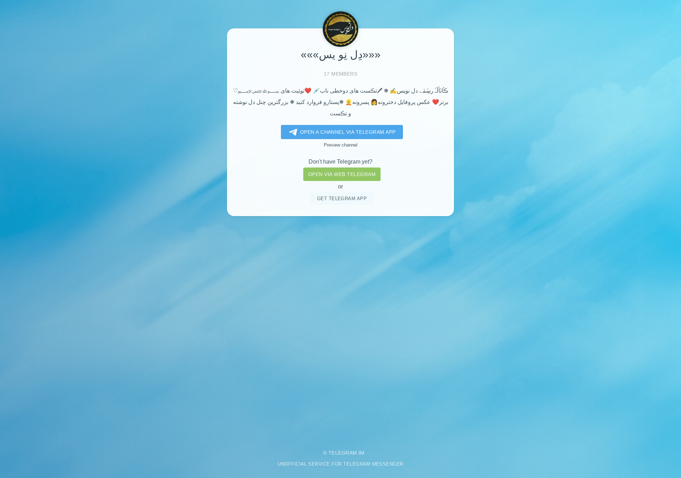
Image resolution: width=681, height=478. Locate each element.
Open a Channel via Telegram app (348, 132)
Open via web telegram (342, 174)
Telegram (342, 453)
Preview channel (341, 145)
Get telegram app (342, 198)
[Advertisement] (340, 327)
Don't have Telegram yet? (340, 162)
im (362, 453)
